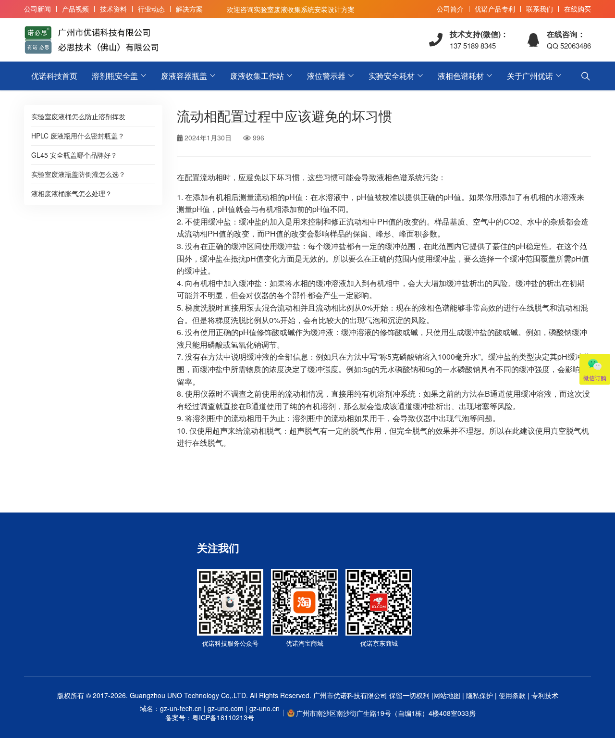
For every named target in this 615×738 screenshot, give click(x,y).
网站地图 (446, 695)
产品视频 (75, 8)
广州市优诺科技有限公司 (350, 695)
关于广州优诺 (530, 75)
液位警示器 (326, 75)
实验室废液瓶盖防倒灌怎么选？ (78, 174)
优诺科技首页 (54, 75)
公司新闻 (37, 8)
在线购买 (577, 8)
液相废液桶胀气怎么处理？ (71, 193)
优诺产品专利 (495, 8)
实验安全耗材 (392, 75)
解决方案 (189, 8)
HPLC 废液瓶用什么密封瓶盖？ (77, 135)
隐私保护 (479, 695)
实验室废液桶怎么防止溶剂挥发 (78, 116)
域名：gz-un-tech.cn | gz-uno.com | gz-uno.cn (210, 713)
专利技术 (543, 695)
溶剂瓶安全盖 (115, 75)
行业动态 (151, 8)
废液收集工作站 (257, 75)
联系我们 (539, 8)
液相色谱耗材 (461, 75)
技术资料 (113, 8)
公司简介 (450, 8)
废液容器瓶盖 (184, 75)
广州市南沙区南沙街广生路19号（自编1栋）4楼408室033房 (386, 713)
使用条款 (512, 695)
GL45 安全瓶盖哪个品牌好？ (74, 155)
